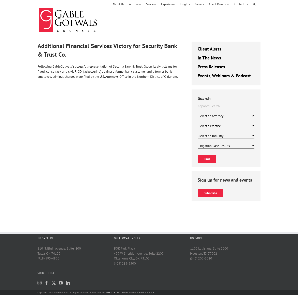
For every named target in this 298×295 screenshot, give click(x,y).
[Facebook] (47, 283)
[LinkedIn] (68, 283)
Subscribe (210, 193)
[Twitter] (54, 283)
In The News (209, 58)
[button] (254, 4)
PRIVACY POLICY (145, 292)
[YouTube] (61, 283)
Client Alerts (209, 49)
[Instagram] (40, 283)
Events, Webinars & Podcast (224, 76)
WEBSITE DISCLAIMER (117, 292)
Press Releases (211, 67)
